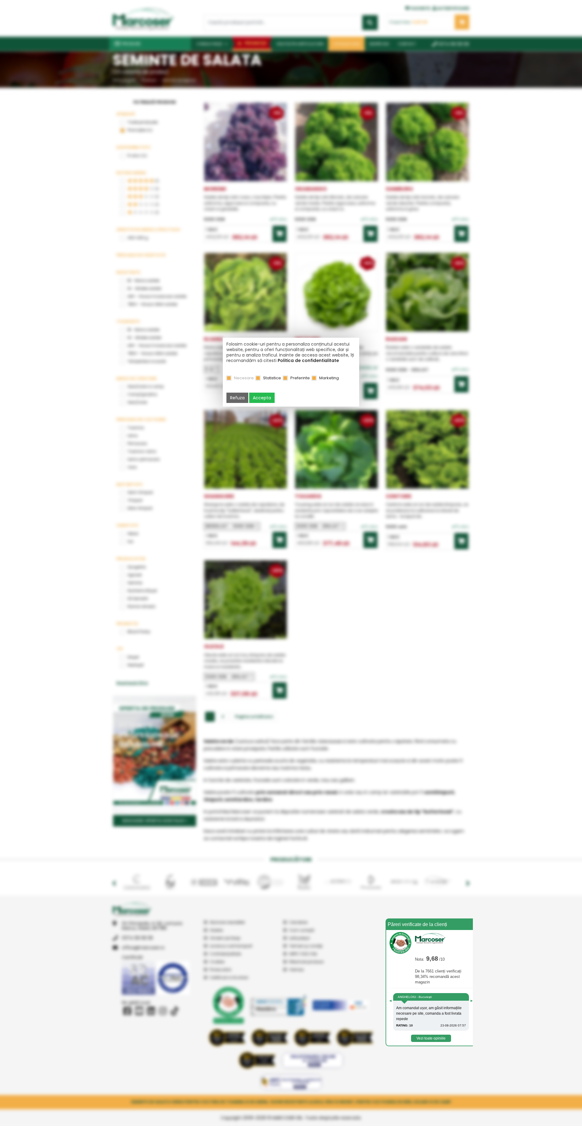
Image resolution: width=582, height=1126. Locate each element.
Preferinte (300, 378)
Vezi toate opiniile (431, 1038)
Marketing (329, 378)
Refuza (237, 398)
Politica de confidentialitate (308, 360)
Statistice (272, 378)
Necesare (244, 378)
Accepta (262, 398)
